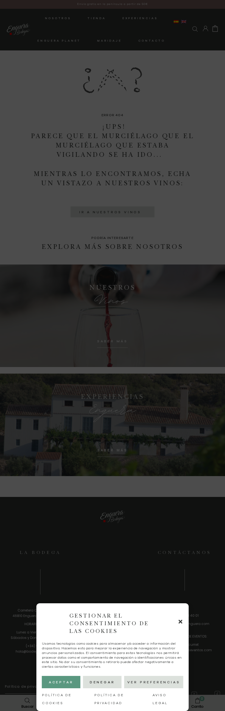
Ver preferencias (153, 682)
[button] (180, 621)
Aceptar (61, 682)
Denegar (102, 682)
